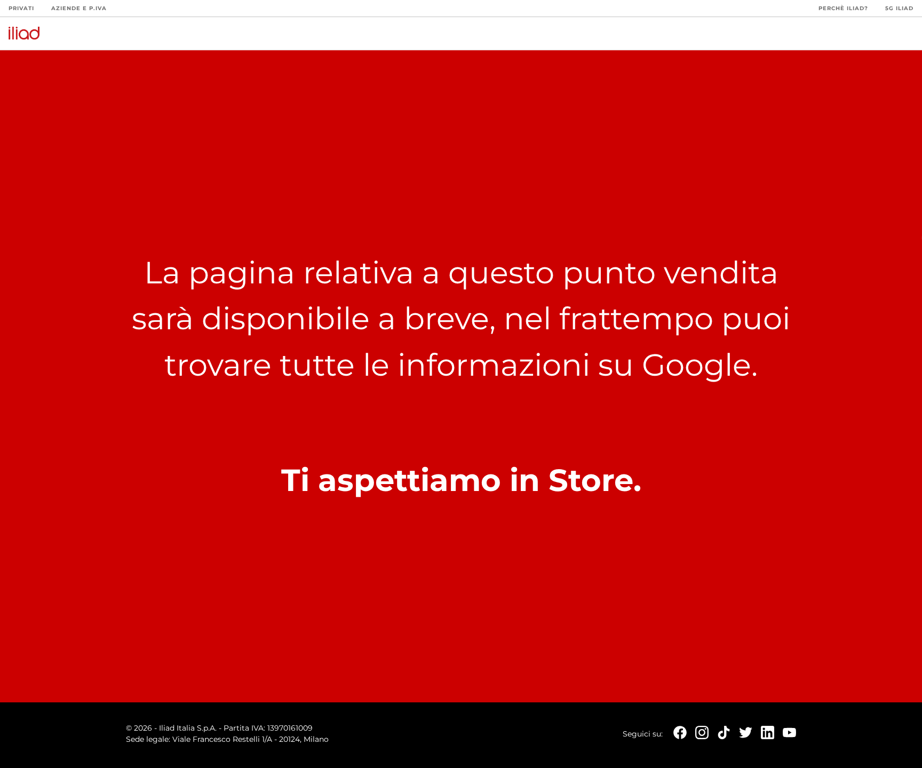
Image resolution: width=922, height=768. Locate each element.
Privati (21, 8)
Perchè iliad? (843, 8)
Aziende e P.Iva (79, 8)
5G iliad (899, 8)
